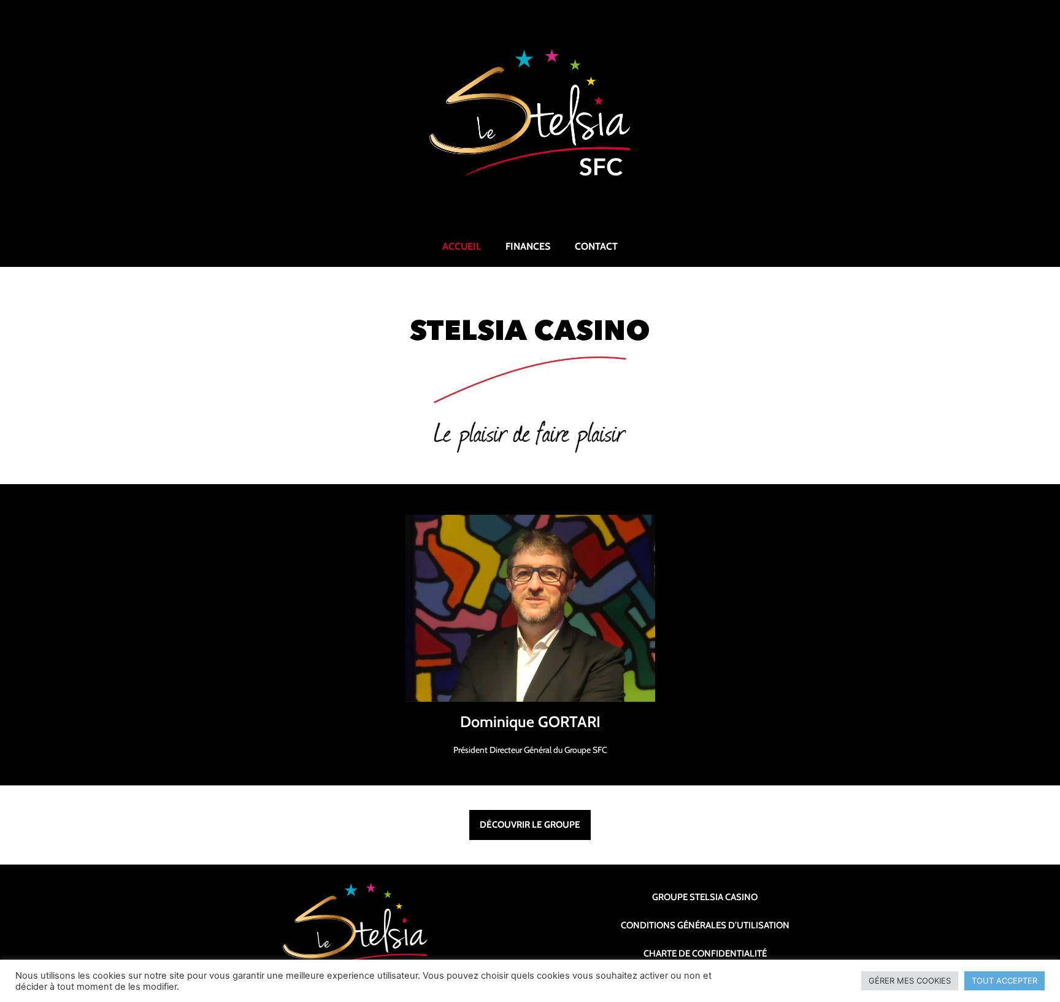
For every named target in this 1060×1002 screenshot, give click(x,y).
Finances (527, 246)
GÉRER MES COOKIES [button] (910, 980)
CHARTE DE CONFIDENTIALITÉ (705, 953)
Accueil (461, 246)
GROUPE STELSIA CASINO (705, 897)
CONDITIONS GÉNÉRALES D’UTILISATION (705, 925)
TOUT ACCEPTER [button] (1004, 980)
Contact (596, 246)
